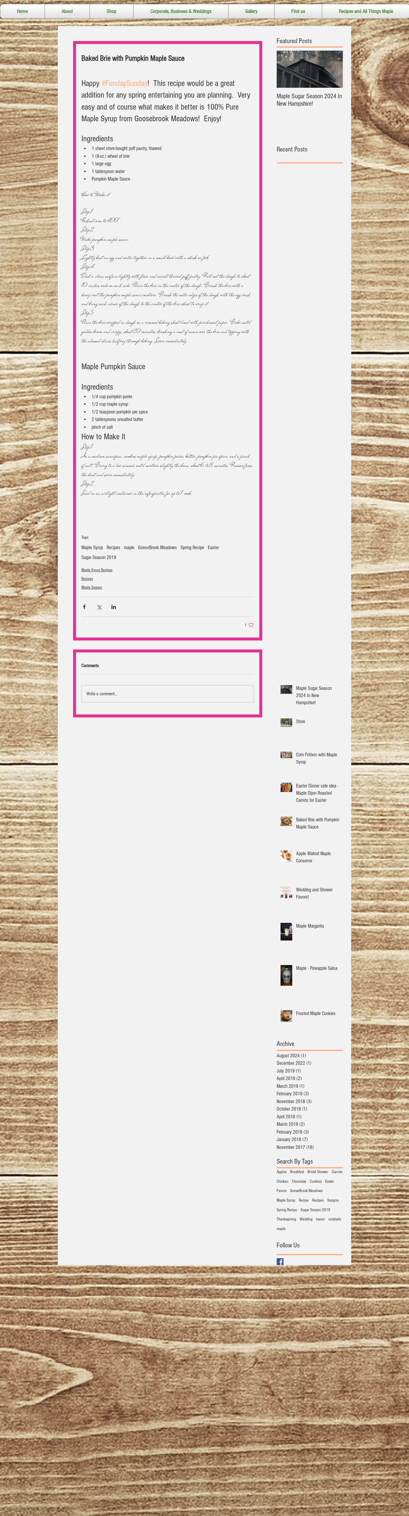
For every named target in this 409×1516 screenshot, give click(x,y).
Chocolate (299, 1181)
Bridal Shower (317, 1172)
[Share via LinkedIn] (113, 607)
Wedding (306, 1219)
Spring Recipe (192, 547)
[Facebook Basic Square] (280, 1261)
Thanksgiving (286, 1219)
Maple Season (91, 587)
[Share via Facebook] (84, 607)
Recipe (304, 1200)
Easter (213, 547)
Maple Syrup (92, 547)
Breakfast (297, 1172)
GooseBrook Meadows (157, 547)
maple (129, 547)
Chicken (282, 1181)
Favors (282, 1190)
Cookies (316, 1181)
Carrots (337, 1172)
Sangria (333, 1200)
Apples (282, 1172)
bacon (320, 1219)
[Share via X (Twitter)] (99, 607)
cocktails (334, 1219)
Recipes (113, 547)
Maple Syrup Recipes (96, 570)
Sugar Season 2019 (98, 557)
